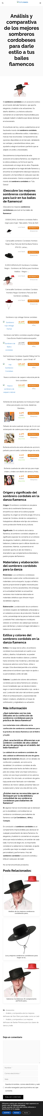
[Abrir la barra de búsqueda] (2, 3)
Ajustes (26, 1112)
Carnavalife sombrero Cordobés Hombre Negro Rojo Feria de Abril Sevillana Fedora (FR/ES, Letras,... (21, 244)
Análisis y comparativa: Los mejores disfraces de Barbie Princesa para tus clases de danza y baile (21, 1022)
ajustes (17, 1109)
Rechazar (16, 1112)
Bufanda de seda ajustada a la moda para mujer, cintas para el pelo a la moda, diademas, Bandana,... (21, 405)
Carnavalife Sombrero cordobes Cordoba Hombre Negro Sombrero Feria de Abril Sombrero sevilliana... (21, 292)
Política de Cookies (19, 1105)
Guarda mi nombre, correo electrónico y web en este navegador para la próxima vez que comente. (22, 1087)
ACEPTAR (6, 1112)
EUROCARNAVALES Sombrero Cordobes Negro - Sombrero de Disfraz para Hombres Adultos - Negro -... (21, 268)
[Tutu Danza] (22, 3)
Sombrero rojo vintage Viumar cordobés (21, 317)
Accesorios (10, 1010)
